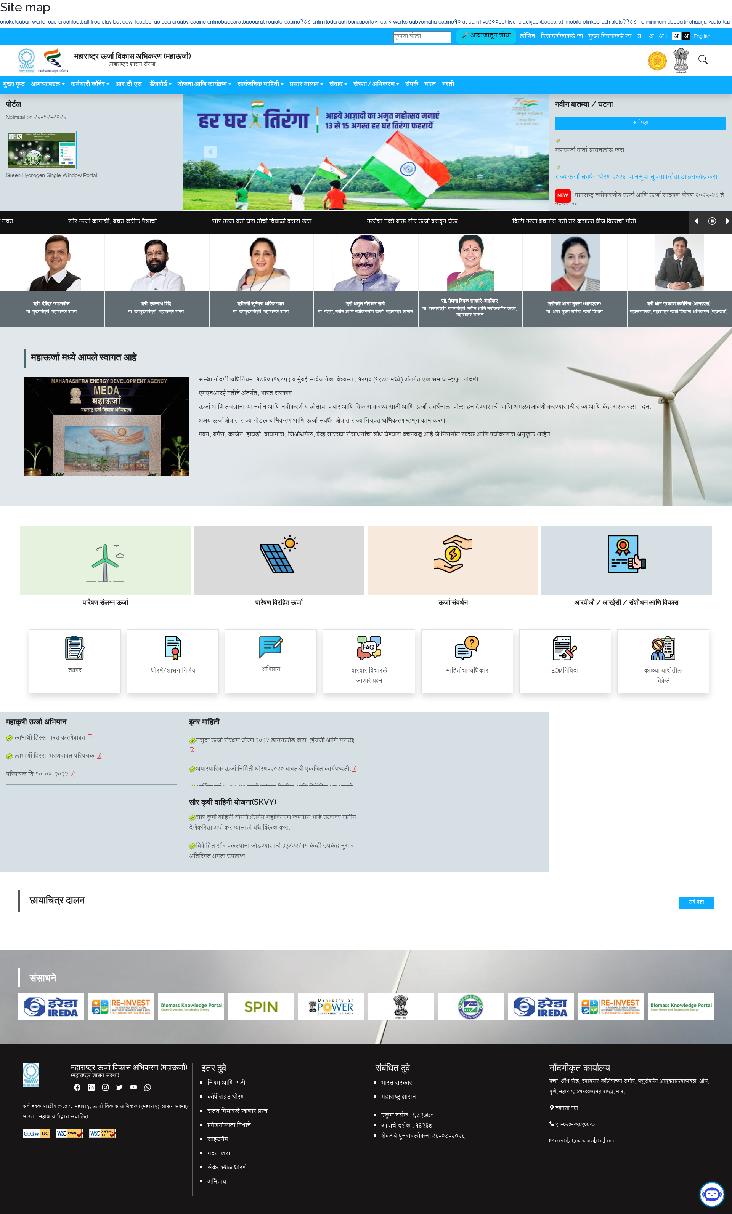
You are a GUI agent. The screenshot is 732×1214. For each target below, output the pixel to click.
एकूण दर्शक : (396, 1116)
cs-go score (160, 22)
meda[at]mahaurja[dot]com (584, 1141)
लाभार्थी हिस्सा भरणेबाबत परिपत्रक (54, 736)
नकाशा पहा (566, 1108)
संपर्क (411, 85)
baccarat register (263, 22)
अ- (640, 36)
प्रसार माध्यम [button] (304, 85)
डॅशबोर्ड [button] (158, 85)
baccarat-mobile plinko (569, 22)
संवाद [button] (336, 85)
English (702, 36)
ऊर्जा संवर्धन (453, 602)
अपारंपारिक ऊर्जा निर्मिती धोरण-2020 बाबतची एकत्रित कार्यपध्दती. (273, 739)
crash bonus (347, 22)
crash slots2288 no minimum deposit (641, 22)
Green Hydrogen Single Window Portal (51, 155)
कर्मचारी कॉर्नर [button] (88, 85)
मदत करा (218, 1154)
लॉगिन (527, 36)
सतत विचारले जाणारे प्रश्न (237, 1112)
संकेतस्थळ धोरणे (227, 1168)
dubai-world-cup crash (44, 22)
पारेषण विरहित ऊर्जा (279, 602)
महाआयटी (49, 1117)
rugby (414, 22)
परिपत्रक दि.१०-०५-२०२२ (38, 754)
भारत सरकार (396, 1084)
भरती (449, 85)
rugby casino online (198, 22)
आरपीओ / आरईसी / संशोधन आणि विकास (627, 602)
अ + (664, 36)
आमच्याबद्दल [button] (45, 85)
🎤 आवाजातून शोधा (486, 36)
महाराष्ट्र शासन (398, 1098)
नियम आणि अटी (226, 1084)
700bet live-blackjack (514, 22)
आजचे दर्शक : (397, 1126)
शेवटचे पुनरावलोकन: (405, 1137)
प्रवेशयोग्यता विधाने (229, 1126)
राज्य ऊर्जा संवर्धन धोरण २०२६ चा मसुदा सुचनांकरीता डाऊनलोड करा (636, 157)
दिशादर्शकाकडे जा (562, 36)
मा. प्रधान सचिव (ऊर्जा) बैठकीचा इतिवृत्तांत (55, 773)
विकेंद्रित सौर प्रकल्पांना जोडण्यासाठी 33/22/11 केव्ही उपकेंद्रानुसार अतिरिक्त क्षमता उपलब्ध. (271, 824)
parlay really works (385, 22)
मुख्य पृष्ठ (14, 85)
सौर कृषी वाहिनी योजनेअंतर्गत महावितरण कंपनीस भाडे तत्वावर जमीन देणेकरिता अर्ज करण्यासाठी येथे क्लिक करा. (272, 852)
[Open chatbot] (712, 1196)
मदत (430, 85)
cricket (8, 22)
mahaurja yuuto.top (707, 22)
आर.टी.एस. (130, 85)
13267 (423, 1126)
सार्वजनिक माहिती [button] (258, 85)
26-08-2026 (448, 1137)
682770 (423, 1116)
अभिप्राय (216, 1182)
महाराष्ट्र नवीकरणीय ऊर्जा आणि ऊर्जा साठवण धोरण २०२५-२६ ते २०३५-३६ (639, 180)
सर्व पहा (641, 123)
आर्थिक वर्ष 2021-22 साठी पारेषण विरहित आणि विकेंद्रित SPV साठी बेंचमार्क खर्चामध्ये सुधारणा (271, 762)
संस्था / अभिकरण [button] (374, 85)
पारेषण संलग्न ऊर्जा (105, 602)
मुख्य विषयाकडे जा (609, 36)
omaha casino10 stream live (454, 22)
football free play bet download (109, 22)
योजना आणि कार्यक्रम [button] (202, 85)
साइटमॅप (217, 1140)
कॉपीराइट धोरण (226, 1098)
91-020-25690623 (574, 1125)
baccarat (232, 22)
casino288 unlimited (308, 22)
